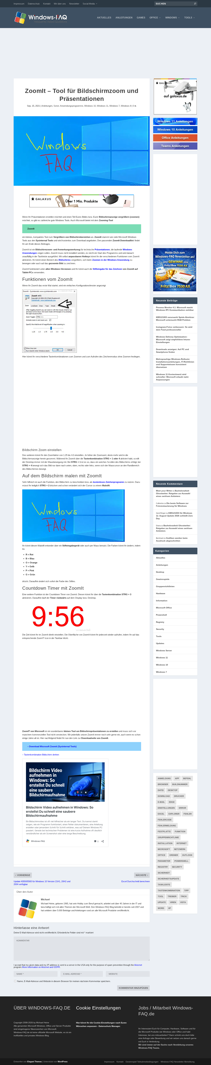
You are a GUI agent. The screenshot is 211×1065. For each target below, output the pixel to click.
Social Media (89, 3)
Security (160, 629)
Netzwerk (179, 849)
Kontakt (46, 3)
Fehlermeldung (167, 825)
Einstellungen (166, 808)
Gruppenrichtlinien (165, 586)
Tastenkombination (169, 890)
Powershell (161, 615)
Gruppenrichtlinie (168, 837)
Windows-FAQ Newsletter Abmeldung (177, 1062)
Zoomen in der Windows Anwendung (110, 260)
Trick (184, 896)
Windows (171, 18)
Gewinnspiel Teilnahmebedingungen (142, 1062)
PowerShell (181, 861)
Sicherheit (164, 873)
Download (164, 796)
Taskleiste (164, 884)
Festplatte (164, 831)
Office (154, 18)
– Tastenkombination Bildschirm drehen (40, 754)
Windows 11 (102, 106)
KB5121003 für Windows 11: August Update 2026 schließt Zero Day (174, 515)
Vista (183, 902)
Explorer (174, 814)
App (177, 778)
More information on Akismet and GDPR (41, 967)
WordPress (62, 1062)
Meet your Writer (164, 491)
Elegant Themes (34, 1062)
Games (141, 18)
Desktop (160, 572)
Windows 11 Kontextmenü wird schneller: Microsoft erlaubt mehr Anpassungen (172, 377)
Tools (188, 18)
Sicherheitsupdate (168, 879)
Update (162, 902)
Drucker (179, 796)
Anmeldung (164, 778)
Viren (173, 902)
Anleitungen (124, 18)
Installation (165, 843)
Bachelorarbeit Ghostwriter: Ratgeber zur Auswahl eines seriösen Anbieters (173, 493)
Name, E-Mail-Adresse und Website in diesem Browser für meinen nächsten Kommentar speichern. (64, 981)
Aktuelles (104, 18)
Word (161, 908)
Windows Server (164, 650)
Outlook (187, 855)
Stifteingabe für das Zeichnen (107, 269)
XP (169, 908)
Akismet (138, 965)
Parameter (164, 861)
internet (182, 843)
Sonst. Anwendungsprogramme (68, 106)
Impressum (19, 3)
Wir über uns (60, 3)
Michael (45, 899)
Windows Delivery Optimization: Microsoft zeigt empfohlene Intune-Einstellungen (173, 339)
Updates (160, 643)
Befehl (187, 778)
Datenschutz (34, 3)
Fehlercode (165, 820)
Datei (161, 790)
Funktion (180, 831)
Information (161, 600)
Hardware (160, 593)
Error (182, 808)
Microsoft (164, 849)
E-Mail (161, 802)
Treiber (172, 896)
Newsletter (74, 3)
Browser (163, 784)
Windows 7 (114, 106)
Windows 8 (126, 106)
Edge (172, 802)
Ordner (173, 855)
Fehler (188, 814)
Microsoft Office (164, 608)
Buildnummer (179, 784)
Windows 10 (90, 106)
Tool (160, 896)
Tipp (186, 890)
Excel (161, 814)
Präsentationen (102, 249)
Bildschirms (65, 260)
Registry (160, 622)
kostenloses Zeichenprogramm (108, 482)
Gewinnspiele (162, 579)
